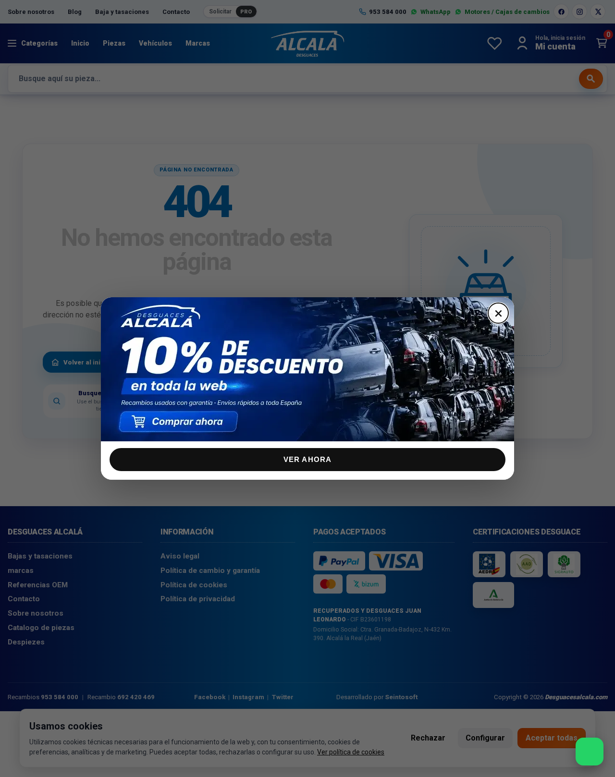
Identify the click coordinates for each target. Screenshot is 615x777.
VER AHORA (307, 459)
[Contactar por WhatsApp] (589, 751)
